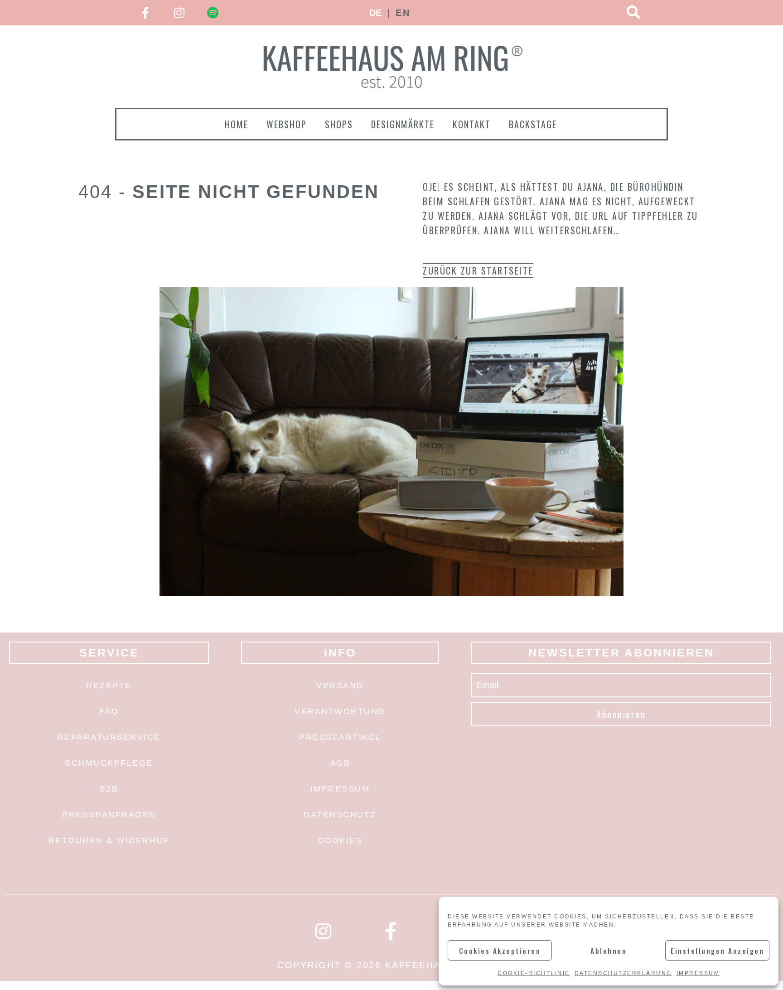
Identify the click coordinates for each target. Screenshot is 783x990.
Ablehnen (608, 951)
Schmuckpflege (109, 763)
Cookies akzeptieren (500, 951)
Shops (339, 124)
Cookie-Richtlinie (534, 973)
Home (236, 124)
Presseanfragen (109, 814)
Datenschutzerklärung (623, 973)
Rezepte (109, 685)
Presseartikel (340, 737)
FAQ (109, 711)
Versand (340, 685)
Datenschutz (340, 814)
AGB (340, 763)
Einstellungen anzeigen (717, 951)
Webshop (286, 124)
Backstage (533, 124)
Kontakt (472, 124)
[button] (634, 13)
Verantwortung (340, 711)
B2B (109, 788)
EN (403, 13)
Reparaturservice (109, 737)
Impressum (698, 973)
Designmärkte (403, 124)
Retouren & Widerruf (109, 840)
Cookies (340, 840)
